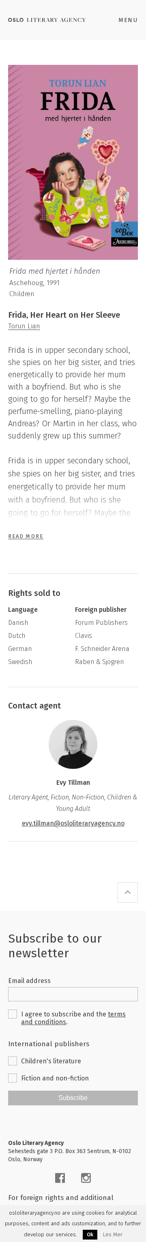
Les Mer (112, 1234)
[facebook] (60, 1178)
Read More (25, 536)
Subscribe (73, 1097)
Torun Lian (24, 326)
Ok (90, 1234)
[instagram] (86, 1178)
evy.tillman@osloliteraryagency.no (73, 823)
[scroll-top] (128, 892)
